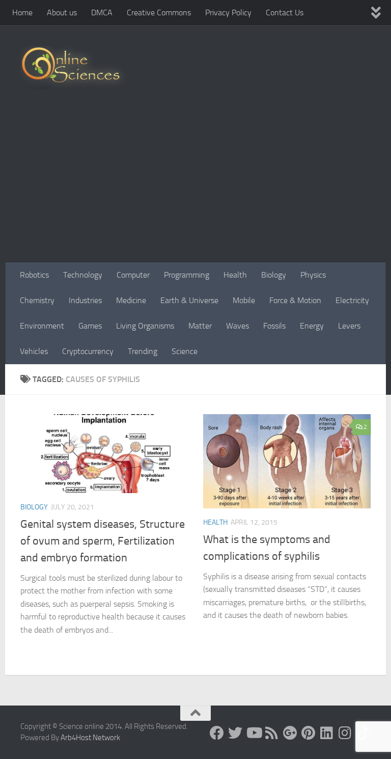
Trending (142, 351)
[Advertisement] (195, 186)
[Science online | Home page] (74, 67)
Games (90, 326)
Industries (85, 300)
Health (235, 275)
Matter (200, 326)
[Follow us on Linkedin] (327, 733)
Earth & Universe (189, 300)
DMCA (102, 12)
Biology (273, 275)
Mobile (244, 300)
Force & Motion (295, 300)
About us (62, 12)
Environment (42, 326)
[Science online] (217, 733)
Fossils (274, 326)
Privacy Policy (228, 12)
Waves (237, 326)
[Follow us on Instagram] (345, 733)
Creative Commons (159, 12)
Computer (133, 275)
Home (22, 12)
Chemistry (37, 300)
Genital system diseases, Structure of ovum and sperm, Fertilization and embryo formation (102, 541)
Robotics (34, 275)
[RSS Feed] (272, 733)
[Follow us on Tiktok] (363, 733)
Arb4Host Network (90, 737)
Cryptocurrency (88, 351)
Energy (312, 326)
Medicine (131, 300)
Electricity (352, 300)
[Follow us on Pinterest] (308, 733)
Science (185, 351)
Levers (349, 326)
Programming (186, 275)
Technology (82, 275)
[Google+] (290, 733)
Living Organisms (145, 326)
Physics (313, 275)
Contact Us (284, 12)
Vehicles (34, 351)
